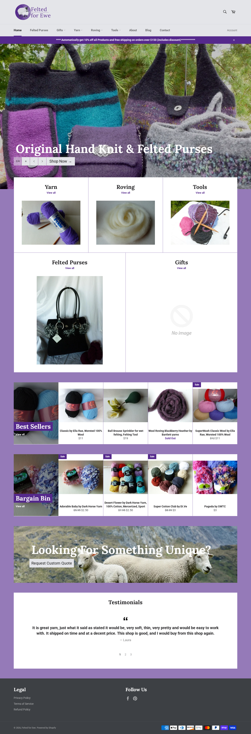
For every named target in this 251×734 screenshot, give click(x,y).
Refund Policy (22, 709)
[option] (125, 116)
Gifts (60, 30)
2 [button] (125, 654)
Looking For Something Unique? (121, 549)
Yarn (77, 30)
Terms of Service (24, 703)
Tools (115, 30)
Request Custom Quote (51, 563)
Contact (165, 30)
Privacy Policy (22, 697)
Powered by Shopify (46, 728)
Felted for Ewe (29, 728)
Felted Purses (39, 30)
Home (18, 30)
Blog (148, 30)
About (133, 30)
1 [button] (120, 654)
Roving (96, 30)
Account (232, 30)
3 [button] (131, 654)
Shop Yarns (61, 161)
